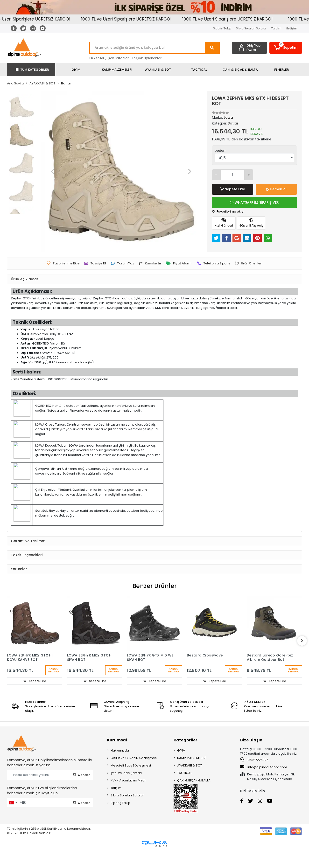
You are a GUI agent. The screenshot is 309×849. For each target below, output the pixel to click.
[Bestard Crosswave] (214, 623)
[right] (302, 640)
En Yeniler (96, 58)
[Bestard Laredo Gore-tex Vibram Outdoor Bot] (274, 623)
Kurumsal (117, 740)
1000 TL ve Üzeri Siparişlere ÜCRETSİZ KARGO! (114, 19)
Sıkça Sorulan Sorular (251, 28)
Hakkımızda (120, 750)
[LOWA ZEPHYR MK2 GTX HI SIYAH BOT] (94, 623)
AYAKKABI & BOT (189, 765)
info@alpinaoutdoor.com (267, 767)
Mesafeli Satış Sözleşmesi (131, 765)
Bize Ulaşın (251, 740)
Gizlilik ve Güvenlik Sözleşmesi (134, 758)
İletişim (291, 28)
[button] (285, 48)
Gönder (84, 775)
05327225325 (257, 760)
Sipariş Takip (222, 28)
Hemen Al (278, 189)
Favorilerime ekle (230, 211)
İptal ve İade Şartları (126, 773)
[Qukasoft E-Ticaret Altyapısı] (154, 844)
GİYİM (181, 750)
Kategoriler (185, 740)
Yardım (276, 28)
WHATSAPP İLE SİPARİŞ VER (257, 202)
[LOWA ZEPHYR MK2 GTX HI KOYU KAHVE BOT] (34, 623)
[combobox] (12, 802)
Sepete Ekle (235, 189)
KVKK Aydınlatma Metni (128, 780)
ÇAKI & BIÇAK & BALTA (194, 780)
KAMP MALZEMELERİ (191, 758)
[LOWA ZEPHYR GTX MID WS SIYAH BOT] (154, 623)
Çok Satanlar (118, 58)
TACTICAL (184, 773)
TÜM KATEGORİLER (34, 69)
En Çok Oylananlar (147, 58)
